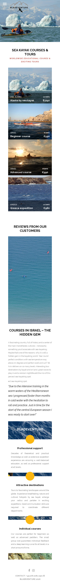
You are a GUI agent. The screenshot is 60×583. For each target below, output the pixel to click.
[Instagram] (32, 570)
